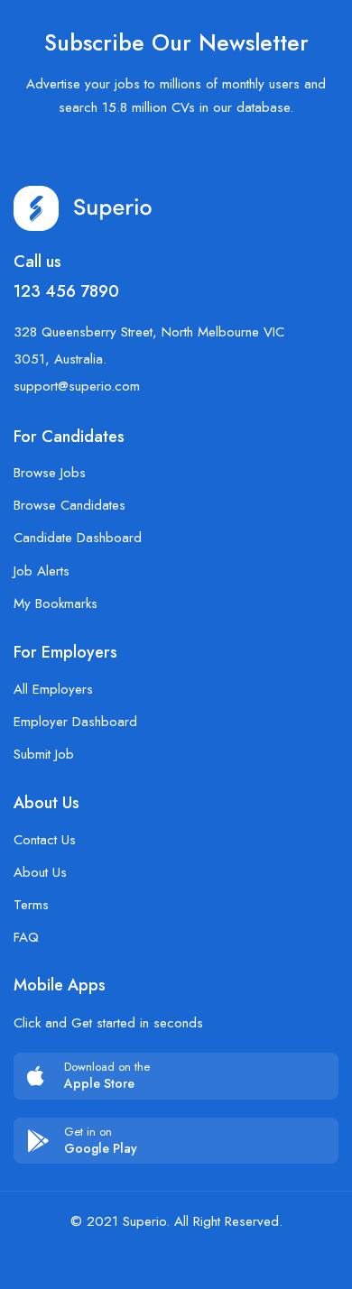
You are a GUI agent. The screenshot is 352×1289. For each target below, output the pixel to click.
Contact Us (45, 840)
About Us (40, 872)
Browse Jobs (50, 473)
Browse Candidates (69, 505)
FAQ (26, 937)
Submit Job (44, 754)
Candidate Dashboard (78, 538)
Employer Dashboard (75, 722)
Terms (31, 905)
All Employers (53, 689)
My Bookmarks (55, 603)
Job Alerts (41, 571)
